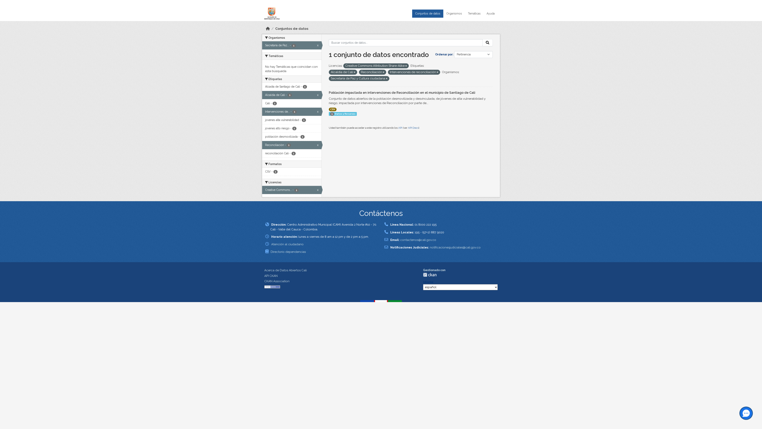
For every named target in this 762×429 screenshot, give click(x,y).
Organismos (454, 13)
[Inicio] (268, 29)
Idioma (428, 282)
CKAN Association (277, 281)
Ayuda (491, 13)
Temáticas (474, 13)
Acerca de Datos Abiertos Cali (285, 270)
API (400, 127)
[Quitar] (406, 66)
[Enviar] (487, 42)
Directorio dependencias (288, 252)
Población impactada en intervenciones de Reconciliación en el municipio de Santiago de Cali (402, 93)
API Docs (413, 127)
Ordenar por (444, 54)
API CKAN (271, 276)
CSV (332, 109)
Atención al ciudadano (287, 244)
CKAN (430, 275)
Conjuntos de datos (427, 13)
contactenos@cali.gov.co (418, 240)
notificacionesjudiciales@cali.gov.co (455, 247)
